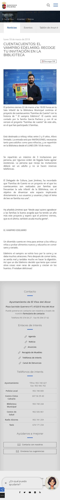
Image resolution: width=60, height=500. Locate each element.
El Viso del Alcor (8, 19)
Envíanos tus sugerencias (31, 451)
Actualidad (21, 19)
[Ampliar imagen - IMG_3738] (30, 86)
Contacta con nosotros (32, 445)
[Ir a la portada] (13, 5)
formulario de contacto (33, 313)
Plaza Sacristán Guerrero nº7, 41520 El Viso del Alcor (30, 306)
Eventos (28, 27)
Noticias (31, 19)
